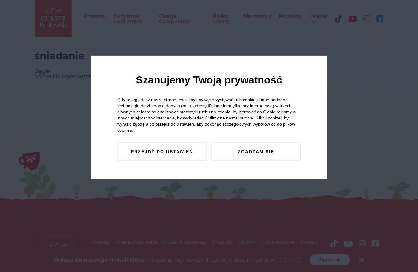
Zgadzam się (256, 151)
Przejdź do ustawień (162, 151)
